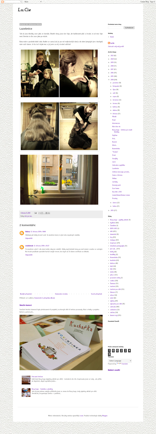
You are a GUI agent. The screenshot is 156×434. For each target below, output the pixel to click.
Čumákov (113, 225)
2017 (112, 69)
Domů (112, 37)
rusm (81, 416)
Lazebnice (115, 168)
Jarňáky (115, 182)
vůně (111, 298)
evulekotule (29, 246)
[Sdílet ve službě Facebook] (46, 213)
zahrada (113, 307)
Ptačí (114, 120)
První (114, 155)
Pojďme (114, 135)
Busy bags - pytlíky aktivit (119, 220)
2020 (112, 59)
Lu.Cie (24, 10)
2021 (112, 56)
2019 (112, 62)
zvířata (112, 312)
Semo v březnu (117, 175)
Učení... (114, 145)
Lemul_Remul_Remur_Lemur (121, 195)
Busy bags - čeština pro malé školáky (122, 131)
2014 (112, 80)
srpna (115, 96)
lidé (111, 269)
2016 (112, 73)
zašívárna (113, 310)
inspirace (113, 243)
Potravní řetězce (37, 377)
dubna (115, 110)
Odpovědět (29, 238)
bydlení (112, 223)
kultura (112, 263)
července (116, 100)
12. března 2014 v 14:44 (38, 232)
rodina (112, 281)
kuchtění (113, 260)
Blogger (104, 416)
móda (112, 272)
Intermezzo (116, 123)
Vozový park (116, 185)
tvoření (112, 286)
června (115, 103)
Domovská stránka (61, 294)
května (115, 107)
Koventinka (116, 149)
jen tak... (29, 216)
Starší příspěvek (96, 294)
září (114, 93)
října (114, 90)
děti (25, 216)
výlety (112, 301)
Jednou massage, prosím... (121, 172)
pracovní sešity (115, 278)
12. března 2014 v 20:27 (41, 246)
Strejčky (115, 159)
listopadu (116, 86)
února (115, 203)
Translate (125, 364)
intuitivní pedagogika (117, 246)
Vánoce (112, 292)
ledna (115, 206)
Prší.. (114, 139)
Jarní (114, 162)
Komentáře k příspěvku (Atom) (44, 298)
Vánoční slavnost (26, 305)
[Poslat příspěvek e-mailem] (35, 213)
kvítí (111, 266)
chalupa (112, 240)
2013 (112, 210)
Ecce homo (115, 188)
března (115, 114)
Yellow (114, 178)
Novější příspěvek (26, 294)
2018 (112, 66)
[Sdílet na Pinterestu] (49, 213)
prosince (116, 83)
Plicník (114, 117)
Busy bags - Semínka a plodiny (42, 389)
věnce (112, 295)
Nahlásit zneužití (114, 370)
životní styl (114, 315)
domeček (113, 234)
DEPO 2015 (113, 228)
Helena (27, 232)
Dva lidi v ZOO (117, 192)
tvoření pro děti (115, 289)
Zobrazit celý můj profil (116, 46)
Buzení (114, 142)
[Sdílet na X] (44, 213)
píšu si (112, 275)
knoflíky (112, 254)
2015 (112, 76)
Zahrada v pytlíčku (118, 165)
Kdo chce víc (116, 127)
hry (111, 237)
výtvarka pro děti (116, 304)
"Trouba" (115, 152)
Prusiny (114, 198)
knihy (112, 252)
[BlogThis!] (42, 213)
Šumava (112, 283)
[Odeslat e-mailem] (39, 213)
